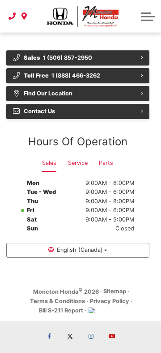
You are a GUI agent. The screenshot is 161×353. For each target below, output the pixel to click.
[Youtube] (112, 337)
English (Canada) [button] (80, 249)
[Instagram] (91, 337)
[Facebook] (49, 337)
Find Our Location (48, 93)
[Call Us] (12, 16)
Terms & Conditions (57, 301)
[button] (148, 16)
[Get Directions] (24, 16)
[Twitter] (70, 337)
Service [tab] (78, 163)
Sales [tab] (49, 163)
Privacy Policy (109, 301)
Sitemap (114, 291)
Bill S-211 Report (61, 310)
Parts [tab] (106, 163)
